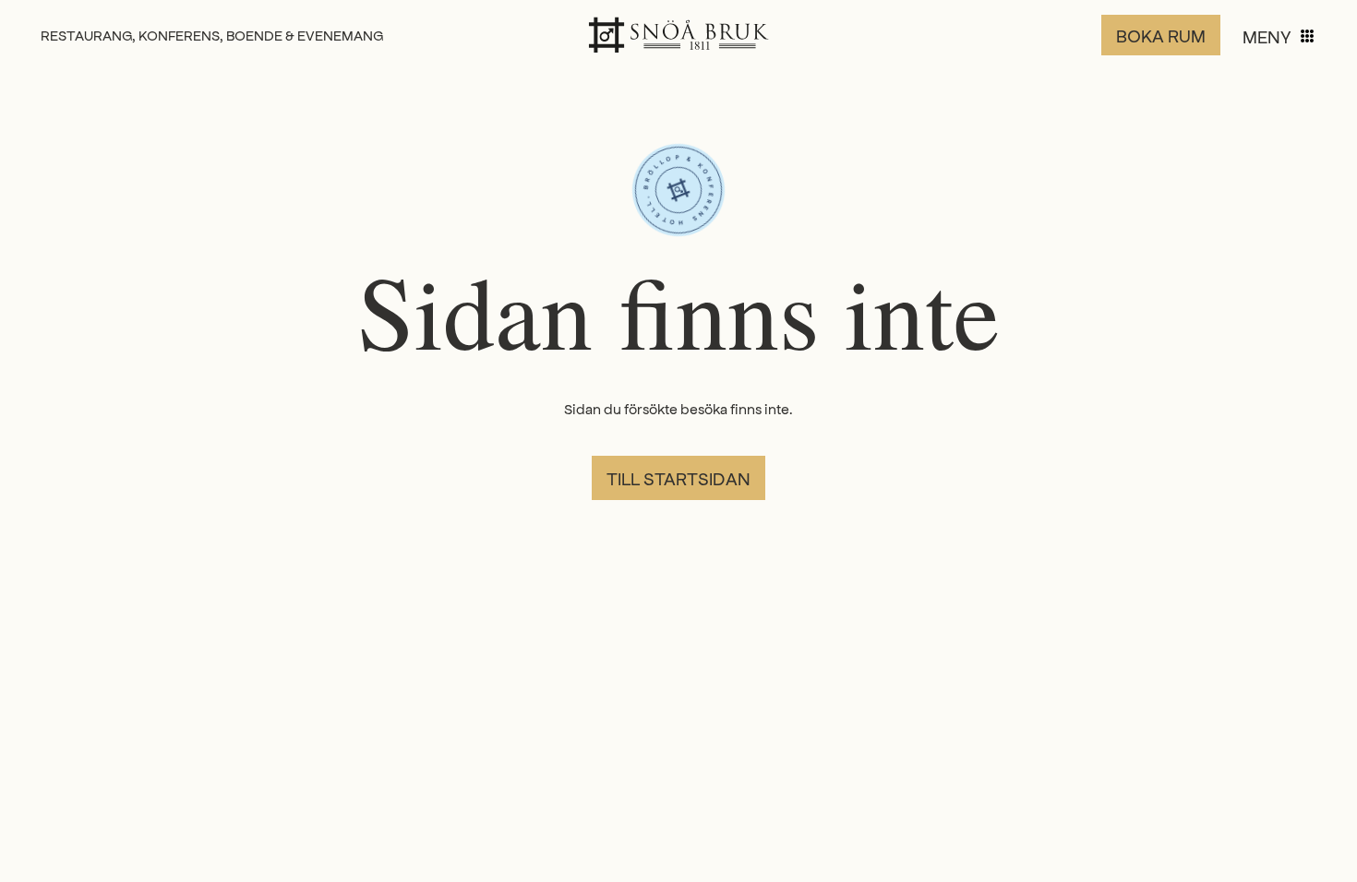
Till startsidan (678, 478)
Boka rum (1161, 35)
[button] (1279, 36)
